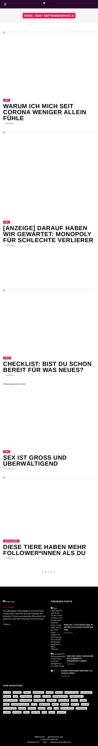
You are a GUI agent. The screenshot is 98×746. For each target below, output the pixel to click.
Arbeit (27, 692)
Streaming (81, 708)
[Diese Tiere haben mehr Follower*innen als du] (49, 508)
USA (44, 712)
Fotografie (26, 696)
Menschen (44, 704)
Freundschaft (60, 696)
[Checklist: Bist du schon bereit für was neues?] (49, 320)
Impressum (40, 737)
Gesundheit (25, 700)
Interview (63, 700)
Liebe (6, 704)
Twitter (35, 712)
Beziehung (38, 692)
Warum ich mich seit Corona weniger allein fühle (44, 112)
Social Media (67, 708)
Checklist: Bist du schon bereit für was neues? (47, 366)
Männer (64, 704)
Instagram (39, 700)
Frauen (46, 696)
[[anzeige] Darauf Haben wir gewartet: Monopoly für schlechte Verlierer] (49, 173)
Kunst (74, 700)
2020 (38, 15)
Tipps (26, 712)
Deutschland (71, 692)
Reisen (22, 708)
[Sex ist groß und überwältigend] (49, 413)
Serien (41, 708)
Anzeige (17, 692)
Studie (7, 712)
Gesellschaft (10, 700)
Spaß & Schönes (11, 541)
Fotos (37, 696)
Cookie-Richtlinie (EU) (60, 742)
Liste (34, 704)
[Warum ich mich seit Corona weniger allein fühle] (49, 62)
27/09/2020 (9, 469)
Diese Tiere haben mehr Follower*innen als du (44, 550)
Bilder (49, 692)
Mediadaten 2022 (55, 737)
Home (28, 15)
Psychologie (10, 708)
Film (15, 696)
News (6, 100)
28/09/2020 (9, 123)
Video (51, 712)
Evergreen (86, 692)
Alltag (7, 692)
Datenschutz (33, 742)
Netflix (75, 704)
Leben (83, 700)
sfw (56, 708)
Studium (17, 712)
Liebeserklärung (20, 704)
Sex (49, 708)
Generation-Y (76, 696)
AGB (45, 742)
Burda (59, 692)
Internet (51, 700)
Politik (85, 704)
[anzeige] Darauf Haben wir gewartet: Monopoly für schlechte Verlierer (48, 234)
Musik (55, 704)
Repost (31, 708)
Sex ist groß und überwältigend (35, 460)
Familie (7, 696)
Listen (6, 358)
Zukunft (61, 712)
